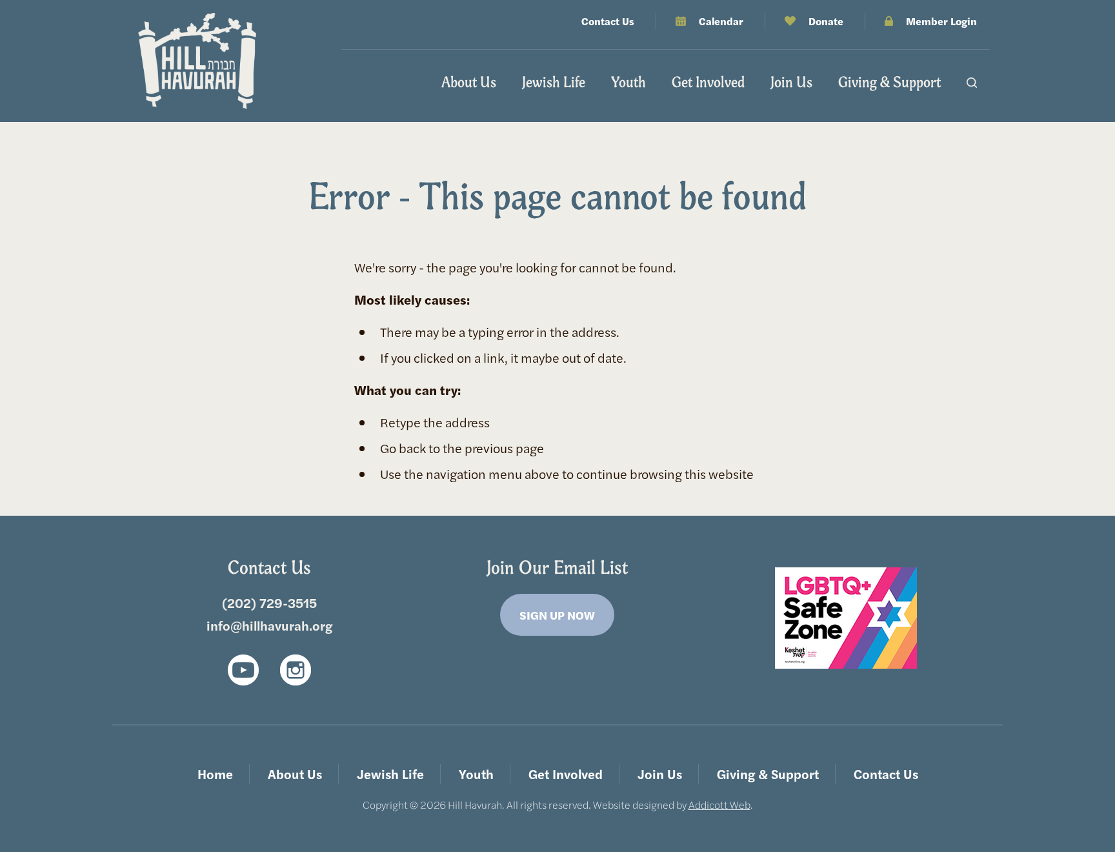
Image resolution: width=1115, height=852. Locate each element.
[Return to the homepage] (197, 61)
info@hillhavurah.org (269, 625)
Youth (628, 82)
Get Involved (708, 82)
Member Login (941, 21)
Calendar (721, 21)
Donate (826, 21)
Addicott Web (719, 804)
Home (215, 773)
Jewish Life (553, 82)
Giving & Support (889, 82)
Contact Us (607, 21)
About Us (468, 82)
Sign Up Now (557, 615)
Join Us (791, 82)
